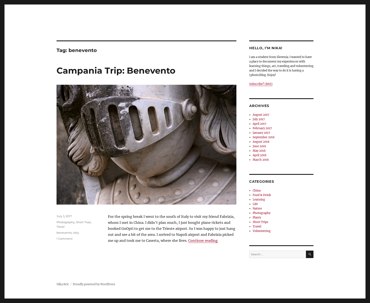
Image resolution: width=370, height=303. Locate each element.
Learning (259, 199)
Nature (257, 208)
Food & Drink (262, 195)
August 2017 (261, 115)
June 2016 (259, 146)
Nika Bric (63, 284)
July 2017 (259, 119)
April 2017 (259, 124)
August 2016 (261, 142)
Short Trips (83, 222)
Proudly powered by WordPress (94, 284)
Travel (61, 226)
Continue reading (203, 240)
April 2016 (260, 155)
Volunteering (262, 231)
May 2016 (259, 151)
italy (76, 232)
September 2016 (264, 137)
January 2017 (261, 133)
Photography (66, 222)
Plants (257, 217)
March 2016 (261, 160)
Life (255, 204)
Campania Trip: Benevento (116, 70)
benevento (64, 232)
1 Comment (65, 238)
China (257, 190)
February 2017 (262, 128)
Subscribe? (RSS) (261, 84)
